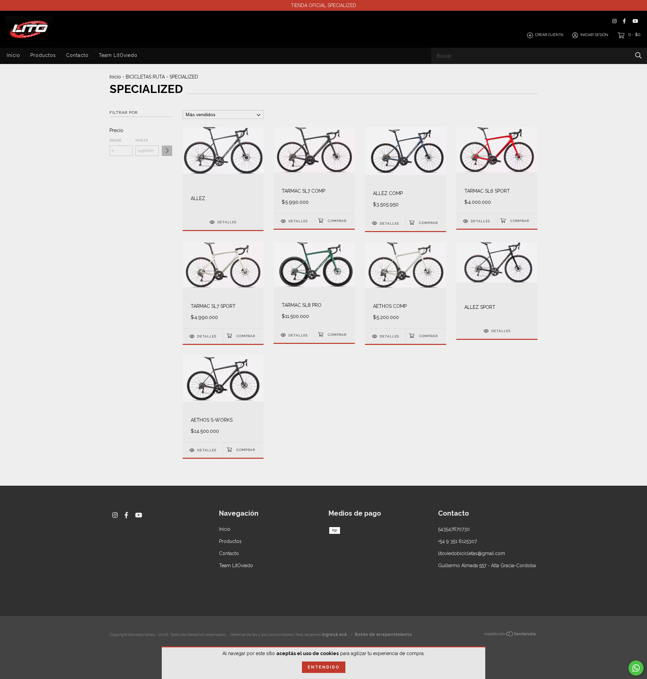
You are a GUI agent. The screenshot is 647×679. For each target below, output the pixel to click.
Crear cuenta (549, 35)
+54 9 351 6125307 (457, 541)
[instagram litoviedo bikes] (614, 21)
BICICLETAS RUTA (145, 76)
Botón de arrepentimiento (383, 634)
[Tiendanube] (510, 635)
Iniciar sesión (594, 35)
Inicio (13, 55)
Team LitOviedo (118, 55)
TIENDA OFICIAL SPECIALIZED (323, 5)
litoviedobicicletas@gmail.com (471, 553)
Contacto (77, 55)
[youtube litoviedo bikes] (635, 21)
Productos (43, 55)
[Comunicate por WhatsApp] (636, 668)
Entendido (324, 667)
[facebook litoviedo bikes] (624, 21)
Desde (116, 140)
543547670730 (454, 529)
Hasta (141, 140)
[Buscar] (638, 55)
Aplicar (167, 151)
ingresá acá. (335, 634)
